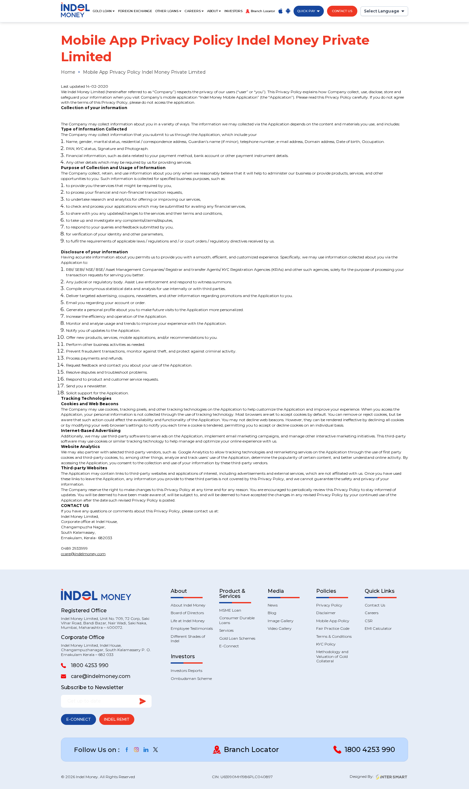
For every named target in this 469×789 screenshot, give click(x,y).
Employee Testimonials (192, 628)
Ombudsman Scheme (191, 678)
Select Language (381, 11)
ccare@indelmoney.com (83, 553)
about (212, 11)
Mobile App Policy (332, 621)
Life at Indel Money (188, 621)
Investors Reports (186, 670)
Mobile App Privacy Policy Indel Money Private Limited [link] (144, 72)
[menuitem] (104, 11)
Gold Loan (102, 11)
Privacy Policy (329, 605)
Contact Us (342, 11)
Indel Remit (117, 719)
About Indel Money (188, 605)
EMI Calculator (378, 628)
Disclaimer (326, 613)
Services (226, 630)
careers (193, 11)
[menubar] (169, 11)
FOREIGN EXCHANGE (135, 11)
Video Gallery (280, 628)
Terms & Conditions (334, 636)
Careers (371, 613)
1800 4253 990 (89, 665)
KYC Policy (326, 644)
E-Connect (78, 719)
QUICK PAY (306, 11)
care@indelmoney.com (100, 676)
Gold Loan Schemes (237, 638)
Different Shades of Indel (188, 638)
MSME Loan (230, 610)
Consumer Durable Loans (237, 620)
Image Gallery (281, 621)
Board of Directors (187, 613)
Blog (272, 613)
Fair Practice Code (332, 628)
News (273, 605)
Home (68, 72)
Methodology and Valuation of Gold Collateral (332, 656)
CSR (369, 621)
